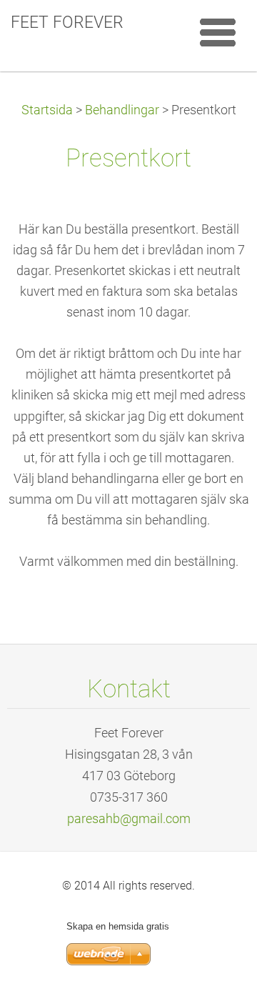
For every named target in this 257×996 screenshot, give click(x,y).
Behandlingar (122, 110)
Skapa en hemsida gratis (117, 926)
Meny (217, 32)
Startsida (47, 110)
